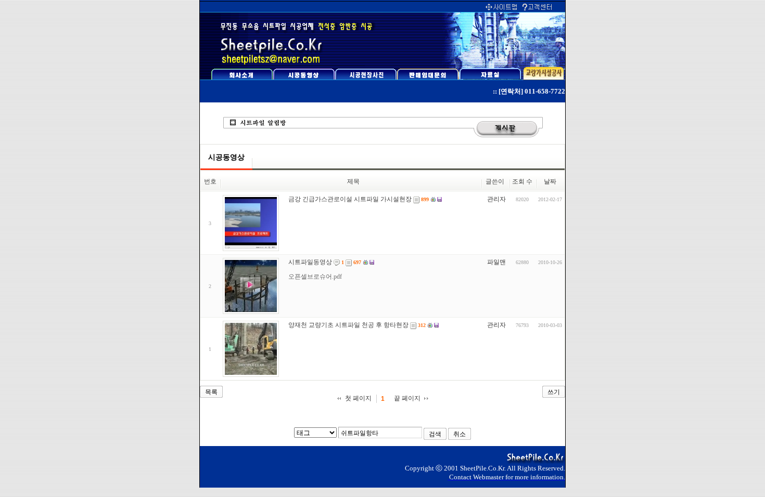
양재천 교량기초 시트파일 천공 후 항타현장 (348, 325)
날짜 (550, 181)
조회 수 (522, 181)
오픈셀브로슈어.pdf (315, 276)
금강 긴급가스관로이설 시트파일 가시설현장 (350, 199)
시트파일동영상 (310, 262)
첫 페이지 (358, 398)
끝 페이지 (407, 398)
